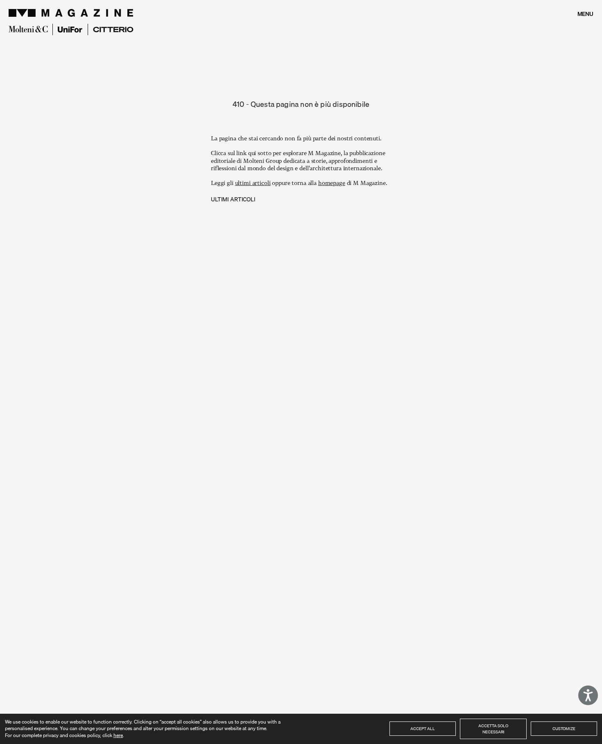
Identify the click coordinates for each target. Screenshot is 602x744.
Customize (563, 728)
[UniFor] (70, 30)
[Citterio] (113, 29)
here (118, 735)
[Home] (72, 13)
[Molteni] (28, 29)
